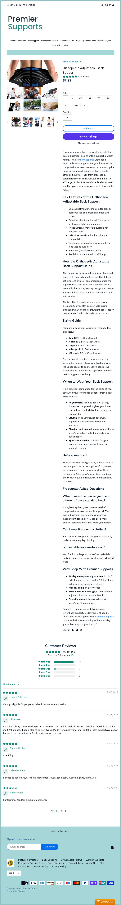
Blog (102, 863)
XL (90, 98)
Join (18, 4)
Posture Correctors (28, 859)
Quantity (67, 112)
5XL (76, 105)
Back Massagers (56, 863)
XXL (81, 98)
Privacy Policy (58, 866)
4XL (99, 98)
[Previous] (7, 122)
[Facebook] (112, 847)
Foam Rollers (76, 863)
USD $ (11, 873)
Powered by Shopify (16, 891)
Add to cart (88, 128)
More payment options (88, 143)
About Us (91, 863)
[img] (10, 692)
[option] (16, 122)
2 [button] (56, 811)
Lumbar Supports (95, 859)
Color (65, 93)
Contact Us (24, 866)
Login (10, 4)
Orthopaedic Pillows (71, 859)
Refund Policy (40, 866)
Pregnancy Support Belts (31, 863)
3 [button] (61, 811)
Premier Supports (72, 61)
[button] (70, 76)
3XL (109, 98)
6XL (67, 105)
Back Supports (49, 859)
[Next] (57, 122)
